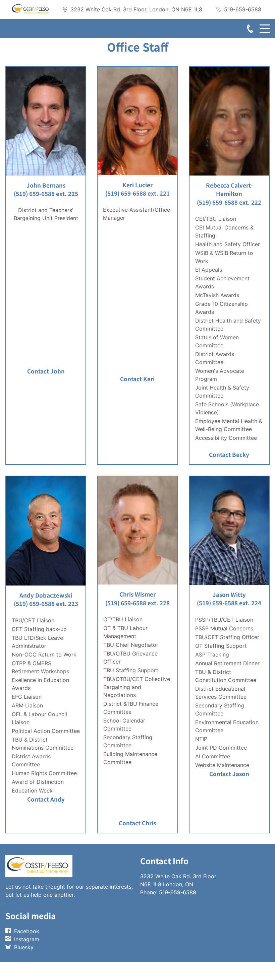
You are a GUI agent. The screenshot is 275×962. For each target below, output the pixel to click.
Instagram (26, 939)
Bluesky (24, 947)
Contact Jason (229, 773)
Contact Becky (229, 454)
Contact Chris (137, 823)
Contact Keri (137, 378)
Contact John (46, 371)
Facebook (26, 931)
